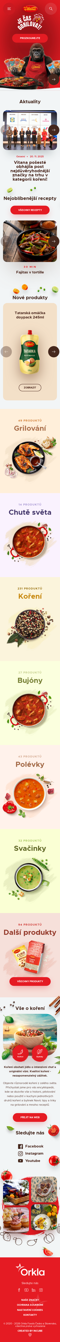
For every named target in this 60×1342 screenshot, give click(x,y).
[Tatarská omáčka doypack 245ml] (30, 354)
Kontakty (30, 1315)
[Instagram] (41, 1290)
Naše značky (30, 1300)
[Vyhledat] (51, 9)
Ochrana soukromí (30, 1305)
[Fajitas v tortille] (30, 241)
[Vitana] (30, 8)
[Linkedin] (33, 1290)
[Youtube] (26, 1290)
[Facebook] (19, 1290)
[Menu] (9, 9)
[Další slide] (54, 79)
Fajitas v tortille (30, 272)
